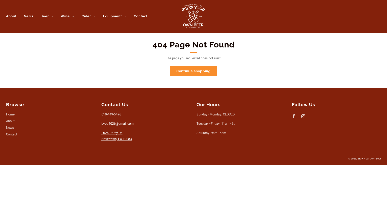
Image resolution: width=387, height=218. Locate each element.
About (11, 16)
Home (10, 114)
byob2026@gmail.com (117, 124)
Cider (86, 16)
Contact (141, 16)
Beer (45, 16)
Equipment (112, 16)
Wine (65, 16)
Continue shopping (193, 71)
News (28, 16)
